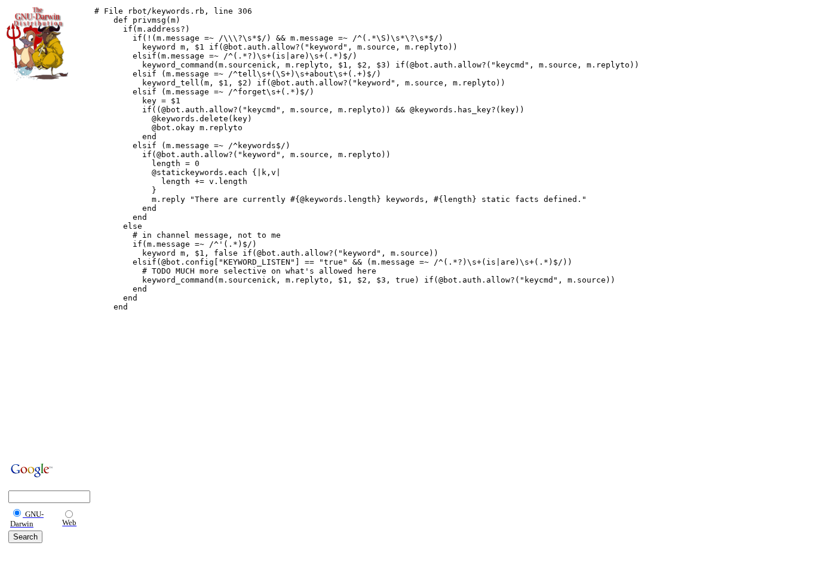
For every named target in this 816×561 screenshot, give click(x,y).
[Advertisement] (42, 270)
